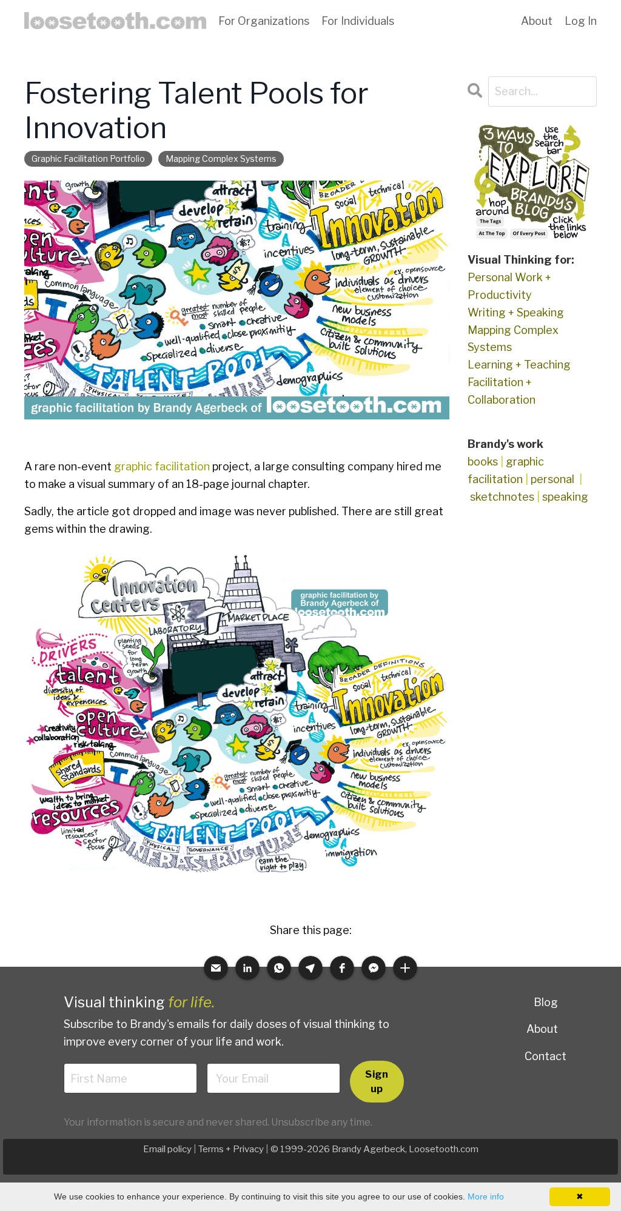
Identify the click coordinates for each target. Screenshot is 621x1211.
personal (552, 479)
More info (486, 1196)
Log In (581, 21)
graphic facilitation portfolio (88, 158)
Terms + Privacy (231, 1149)
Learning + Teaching (519, 364)
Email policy (167, 1149)
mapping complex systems (221, 158)
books (483, 461)
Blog (546, 1002)
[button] (216, 968)
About (542, 1029)
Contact (545, 1056)
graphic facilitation (162, 466)
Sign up (376, 1081)
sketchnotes (502, 496)
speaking (565, 496)
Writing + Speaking (516, 312)
